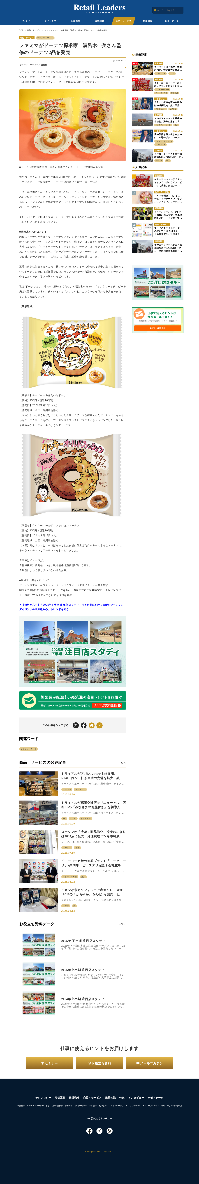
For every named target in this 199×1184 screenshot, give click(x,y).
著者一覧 (68, 1106)
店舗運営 (75, 21)
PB (64, 818)
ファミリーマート (45, 38)
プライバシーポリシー (118, 1106)
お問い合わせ (57, 1106)
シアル (172, 73)
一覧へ (122, 762)
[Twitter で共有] (76, 725)
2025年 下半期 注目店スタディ (83, 941)
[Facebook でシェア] (84, 725)
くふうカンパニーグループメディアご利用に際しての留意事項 (156, 1106)
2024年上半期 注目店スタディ (82, 999)
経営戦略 (99, 21)
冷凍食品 (174, 93)
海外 (176, 125)
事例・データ (171, 21)
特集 (122, 1097)
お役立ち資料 (101, 1063)
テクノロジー (51, 21)
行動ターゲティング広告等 (85, 1106)
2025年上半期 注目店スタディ (82, 970)
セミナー (51, 1063)
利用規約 (102, 1106)
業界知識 (147, 21)
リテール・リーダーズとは (38, 1106)
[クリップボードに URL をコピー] (99, 725)
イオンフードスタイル (163, 141)
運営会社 (21, 1106)
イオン (66, 906)
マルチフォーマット (163, 125)
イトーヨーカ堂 (70, 877)
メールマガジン (151, 1063)
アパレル (67, 789)
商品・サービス (124, 21)
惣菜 (83, 877)
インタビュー (27, 21)
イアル (73, 818)
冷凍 (77, 848)
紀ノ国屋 (173, 109)
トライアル (80, 789)
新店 (168, 160)
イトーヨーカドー (162, 89)
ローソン (67, 848)
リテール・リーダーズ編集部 (33, 65)
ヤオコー (158, 160)
